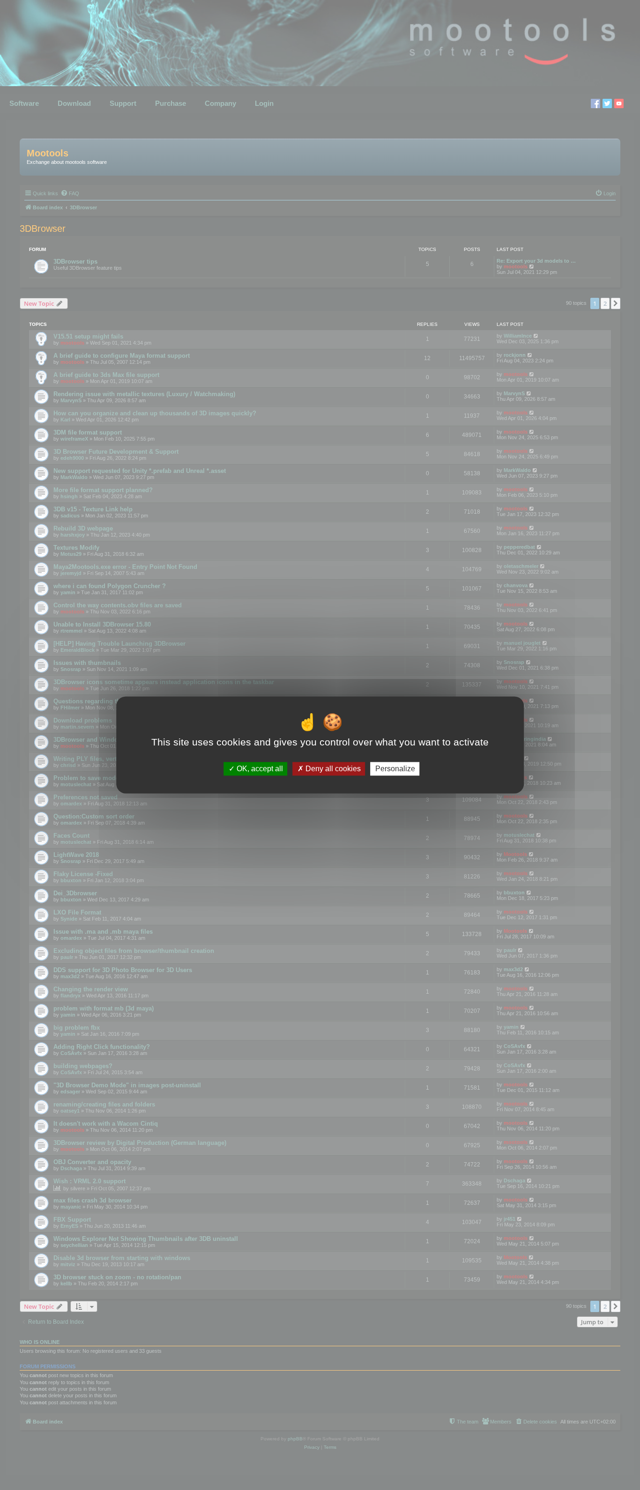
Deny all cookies (332, 769)
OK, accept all (259, 769)
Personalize (395, 769)
